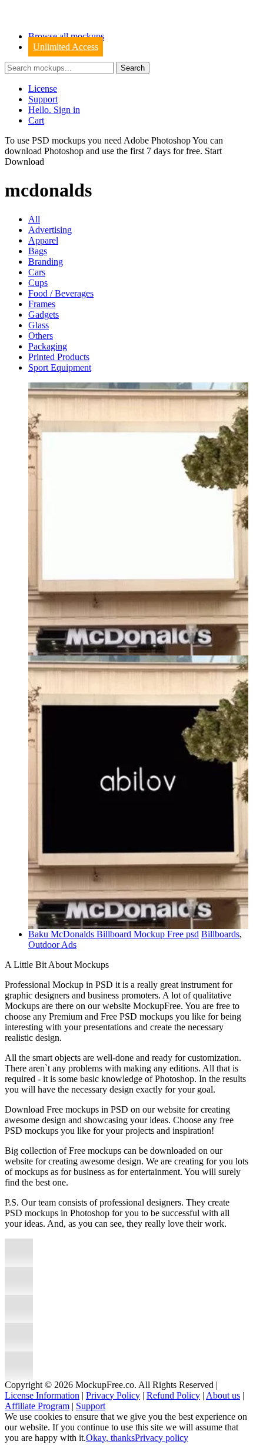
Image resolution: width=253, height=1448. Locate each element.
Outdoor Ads (52, 945)
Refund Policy (173, 1395)
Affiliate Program (37, 1406)
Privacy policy (161, 1438)
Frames (41, 304)
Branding (45, 262)
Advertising (50, 230)
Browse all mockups (66, 36)
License (42, 89)
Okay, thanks (110, 1438)
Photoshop (64, 151)
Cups (38, 283)
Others (40, 336)
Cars (36, 272)
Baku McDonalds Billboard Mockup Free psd (113, 934)
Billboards (220, 934)
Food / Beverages (61, 293)
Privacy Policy (113, 1395)
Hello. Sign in (54, 110)
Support (43, 99)
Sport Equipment (59, 367)
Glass (38, 325)
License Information (42, 1395)
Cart (36, 120)
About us (223, 1395)
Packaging (47, 346)
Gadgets (43, 314)
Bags (37, 251)
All (34, 219)
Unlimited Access (65, 47)
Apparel (43, 240)
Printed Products (58, 357)
